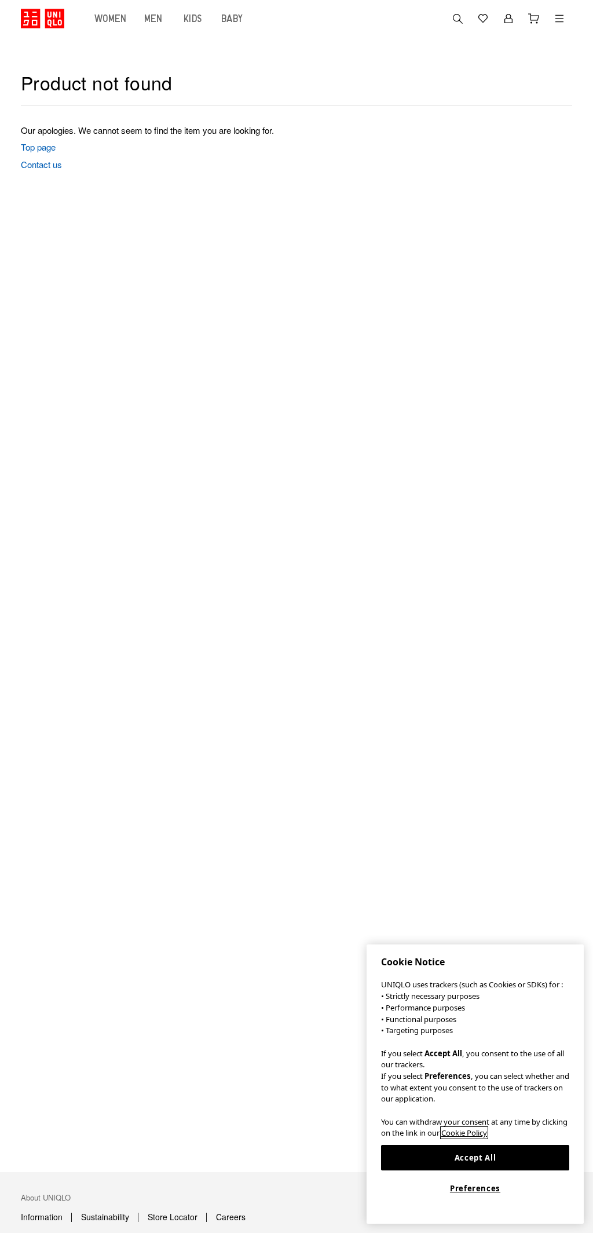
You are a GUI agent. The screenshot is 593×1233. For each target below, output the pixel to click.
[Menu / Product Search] (559, 18)
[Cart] (534, 18)
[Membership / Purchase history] (508, 18)
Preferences (475, 1188)
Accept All (475, 1157)
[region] (475, 1084)
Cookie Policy (464, 1133)
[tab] (110, 18)
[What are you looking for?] (457, 18)
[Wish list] (483, 18)
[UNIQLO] (42, 18)
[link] (195, 147)
